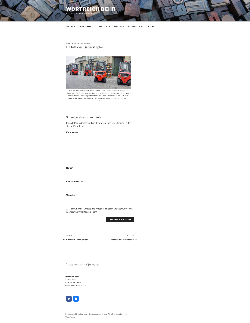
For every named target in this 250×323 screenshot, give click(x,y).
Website (70, 195)
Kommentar (73, 132)
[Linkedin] (68, 298)
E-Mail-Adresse (74, 181)
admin (87, 43)
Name (69, 168)
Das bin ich (119, 26)
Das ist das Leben (135, 26)
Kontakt (151, 26)
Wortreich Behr (91, 9)
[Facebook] (75, 298)
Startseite (70, 26)
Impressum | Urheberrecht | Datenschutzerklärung (86, 314)
